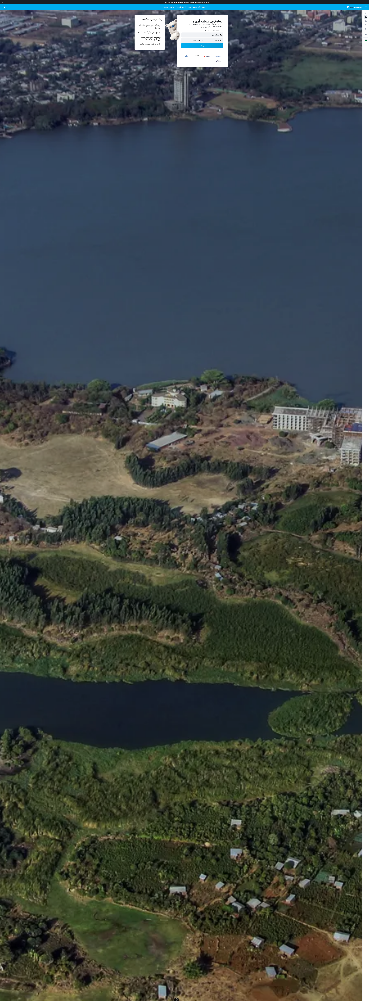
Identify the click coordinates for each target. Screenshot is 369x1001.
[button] (2, 2)
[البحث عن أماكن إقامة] (365, 17)
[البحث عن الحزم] (365, 25)
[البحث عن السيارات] (365, 21)
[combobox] (213, 30)
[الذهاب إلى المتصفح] (365, 29)
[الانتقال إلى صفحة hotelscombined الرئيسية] (354, 7)
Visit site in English (171, 2)
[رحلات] (365, 35)
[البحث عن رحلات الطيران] (365, 13)
